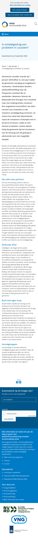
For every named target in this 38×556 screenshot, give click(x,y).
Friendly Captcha (32, 415)
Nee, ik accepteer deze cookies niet (20, 15)
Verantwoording (9, 494)
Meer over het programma (13, 457)
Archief (6, 464)
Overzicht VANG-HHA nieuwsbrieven (16, 476)
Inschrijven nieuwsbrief (12, 472)
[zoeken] (35, 24)
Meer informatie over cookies (20, 5)
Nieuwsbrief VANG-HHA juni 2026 (15, 479)
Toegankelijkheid (9, 488)
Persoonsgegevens (10, 491)
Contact (7, 461)
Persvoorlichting (9, 497)
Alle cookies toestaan (19, 10)
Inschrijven (8, 419)
